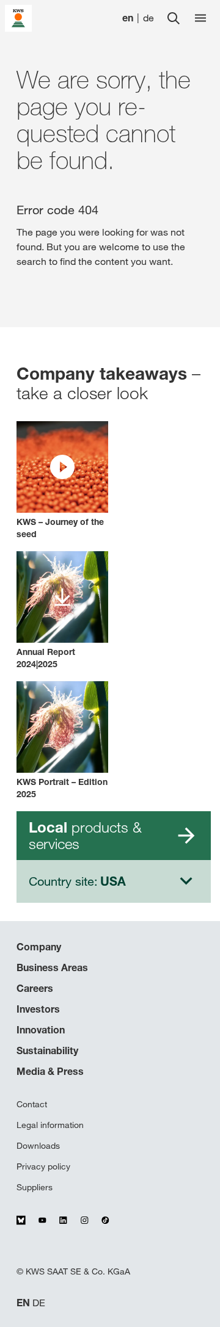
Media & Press (50, 1071)
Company (38, 947)
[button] (62, 480)
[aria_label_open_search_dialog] (173, 18)
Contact (31, 1104)
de (148, 18)
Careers (34, 988)
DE (38, 1303)
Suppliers (34, 1187)
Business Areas (52, 967)
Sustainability (47, 1050)
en (127, 18)
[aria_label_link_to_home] (18, 17)
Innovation (40, 1030)
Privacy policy (43, 1166)
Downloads (38, 1145)
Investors (38, 1009)
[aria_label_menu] (200, 18)
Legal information (50, 1124)
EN (23, 1303)
